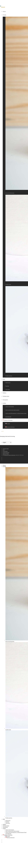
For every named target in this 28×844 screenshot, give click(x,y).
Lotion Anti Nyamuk (9, 406)
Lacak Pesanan (6, 452)
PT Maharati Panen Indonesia (9, 455)
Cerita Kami (5, 451)
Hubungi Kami (6, 453)
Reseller (7, 386)
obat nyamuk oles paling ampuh (12, 410)
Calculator (7, 389)
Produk (4, 15)
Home (4, 11)
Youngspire (5, 399)
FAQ (4, 450)
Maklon (4, 393)
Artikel (4, 403)
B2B (4, 379)
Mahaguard (7, 382)
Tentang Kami (6, 396)
